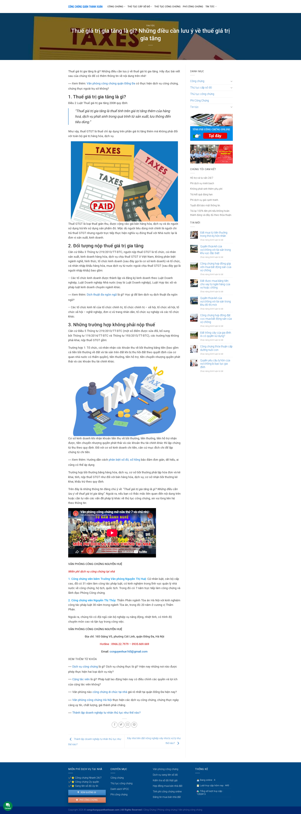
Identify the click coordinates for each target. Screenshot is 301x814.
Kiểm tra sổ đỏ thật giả (165, 780)
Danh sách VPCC (120, 789)
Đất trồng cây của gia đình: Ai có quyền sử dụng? (215, 334)
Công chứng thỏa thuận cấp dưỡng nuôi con (216, 348)
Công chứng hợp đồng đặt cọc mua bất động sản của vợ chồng (216, 318)
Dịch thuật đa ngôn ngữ (102, 294)
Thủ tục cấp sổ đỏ (138, 6)
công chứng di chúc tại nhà (109, 692)
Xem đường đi (88, 792)
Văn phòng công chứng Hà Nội (92, 700)
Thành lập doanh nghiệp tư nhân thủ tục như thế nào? (106, 712)
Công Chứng (149, 810)
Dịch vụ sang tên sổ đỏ (165, 774)
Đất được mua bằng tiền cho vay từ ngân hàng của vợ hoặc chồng (215, 284)
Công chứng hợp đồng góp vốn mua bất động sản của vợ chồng (215, 267)
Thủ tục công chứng (167, 6)
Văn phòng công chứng (165, 769)
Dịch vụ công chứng (85, 666)
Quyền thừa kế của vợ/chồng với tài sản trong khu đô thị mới (215, 301)
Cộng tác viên (81, 679)
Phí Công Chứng (193, 6)
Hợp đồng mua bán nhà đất (167, 785)
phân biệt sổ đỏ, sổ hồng (124, 459)
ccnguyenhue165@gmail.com (129, 651)
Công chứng (115, 6)
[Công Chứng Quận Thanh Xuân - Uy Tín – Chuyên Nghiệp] (85, 6)
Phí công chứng (88, 800)
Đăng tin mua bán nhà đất (167, 797)
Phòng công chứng (167, 810)
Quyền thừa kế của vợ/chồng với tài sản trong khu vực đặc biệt (215, 250)
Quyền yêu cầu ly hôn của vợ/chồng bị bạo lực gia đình (215, 364)
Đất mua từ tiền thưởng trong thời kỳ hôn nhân (213, 234)
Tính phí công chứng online (167, 791)
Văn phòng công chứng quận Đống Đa (111, 83)
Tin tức (209, 6)
